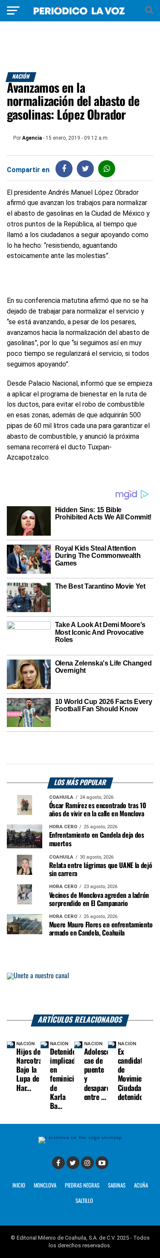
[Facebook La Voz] (58, 1162)
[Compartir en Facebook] (64, 168)
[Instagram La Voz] (87, 1162)
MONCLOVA (45, 1185)
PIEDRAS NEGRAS (82, 1185)
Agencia (32, 138)
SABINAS (116, 1185)
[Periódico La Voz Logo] (80, 14)
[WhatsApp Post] (107, 168)
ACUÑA (141, 1185)
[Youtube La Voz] (102, 1162)
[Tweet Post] (85, 168)
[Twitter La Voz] (73, 1162)
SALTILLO (84, 1201)
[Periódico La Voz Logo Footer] (80, 1136)
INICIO (18, 1185)
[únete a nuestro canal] (80, 994)
